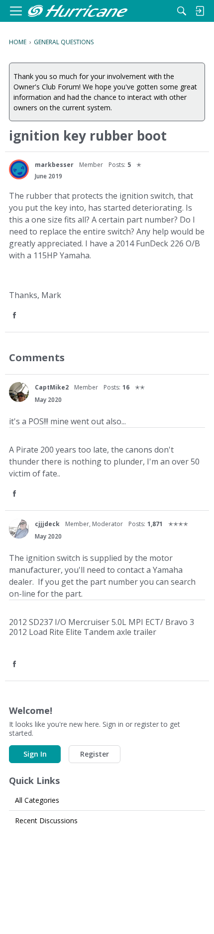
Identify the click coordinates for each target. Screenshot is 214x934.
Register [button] (94, 754)
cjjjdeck (47, 524)
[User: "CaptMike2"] (19, 392)
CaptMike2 (52, 387)
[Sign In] (200, 11)
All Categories (37, 800)
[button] (15, 315)
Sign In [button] (35, 754)
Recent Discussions (46, 820)
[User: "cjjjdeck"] (19, 529)
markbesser (54, 164)
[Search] (182, 11)
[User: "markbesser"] (19, 169)
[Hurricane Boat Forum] (77, 11)
